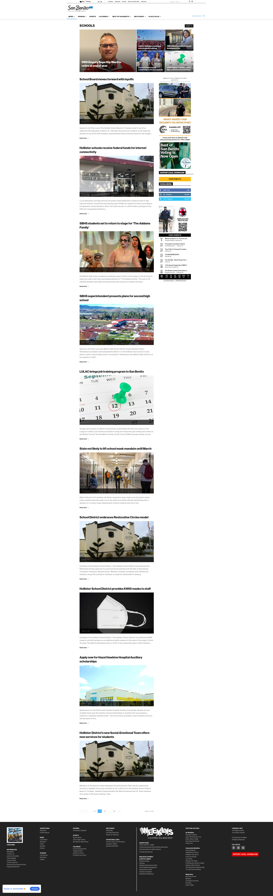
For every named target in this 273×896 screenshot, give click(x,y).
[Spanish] (101, 2)
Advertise (43, 830)
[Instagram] (192, 1)
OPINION (43, 853)
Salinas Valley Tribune (193, 865)
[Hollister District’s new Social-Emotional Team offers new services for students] (117, 761)
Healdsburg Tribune (192, 852)
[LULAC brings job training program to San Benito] (117, 400)
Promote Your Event (79, 855)
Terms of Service (12, 862)
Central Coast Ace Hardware (115, 842)
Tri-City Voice (190, 869)
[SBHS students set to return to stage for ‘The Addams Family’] (117, 251)
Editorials (43, 857)
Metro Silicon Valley (192, 839)
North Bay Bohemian (192, 841)
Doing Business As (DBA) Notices (150, 849)
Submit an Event (78, 853)
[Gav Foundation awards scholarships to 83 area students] (151, 61)
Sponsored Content (145, 869)
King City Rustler (191, 857)
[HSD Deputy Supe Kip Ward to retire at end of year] (108, 54)
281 (114, 811)
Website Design (144, 861)
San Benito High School (80, 842)
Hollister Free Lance (192, 854)
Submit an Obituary (112, 835)
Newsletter (10, 852)
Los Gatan (189, 859)
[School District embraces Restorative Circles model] (117, 541)
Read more (83, 138)
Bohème (188, 878)
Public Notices (44, 832)
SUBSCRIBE (11, 845)
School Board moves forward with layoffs (107, 79)
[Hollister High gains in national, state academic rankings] (151, 40)
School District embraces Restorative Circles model (114, 517)
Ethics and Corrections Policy (16, 864)
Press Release (11, 858)
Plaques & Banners (13, 867)
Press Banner (190, 863)
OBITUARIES (110, 828)
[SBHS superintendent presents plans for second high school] (117, 324)
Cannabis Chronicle (192, 881)
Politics (42, 848)
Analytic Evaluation (145, 872)
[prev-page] (81, 811)
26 (95, 811)
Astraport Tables (111, 844)
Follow (186, 194)
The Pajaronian (191, 867)
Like (188, 190)
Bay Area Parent (191, 876)
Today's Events (78, 851)
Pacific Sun (189, 843)
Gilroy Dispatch (191, 850)
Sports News (77, 837)
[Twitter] (243, 848)
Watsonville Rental (112, 846)
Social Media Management (148, 867)
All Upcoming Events (79, 849)
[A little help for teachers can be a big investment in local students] (179, 61)
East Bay (188, 883)
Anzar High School (79, 839)
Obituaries (109, 830)
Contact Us (10, 854)
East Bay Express (191, 835)
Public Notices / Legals (146, 845)
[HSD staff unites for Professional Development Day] (179, 40)
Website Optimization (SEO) (148, 865)
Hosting (141, 863)
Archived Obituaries (112, 832)
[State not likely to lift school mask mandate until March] (117, 472)
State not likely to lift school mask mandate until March (116, 448)
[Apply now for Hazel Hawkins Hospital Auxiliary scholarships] (117, 685)
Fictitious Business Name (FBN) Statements (153, 847)
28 (104, 811)
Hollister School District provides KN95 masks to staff (115, 588)
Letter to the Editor (13, 856)
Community (44, 855)
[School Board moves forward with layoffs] (117, 103)
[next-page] (119, 811)
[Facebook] (189, 1)
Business (43, 842)
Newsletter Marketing (146, 874)
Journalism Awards (238, 832)
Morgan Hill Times (191, 861)
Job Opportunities (238, 830)
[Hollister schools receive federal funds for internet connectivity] (117, 176)
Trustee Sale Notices (146, 852)
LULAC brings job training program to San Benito (112, 371)
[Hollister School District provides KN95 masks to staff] (117, 613)
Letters (42, 859)
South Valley (190, 885)
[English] (99, 2)
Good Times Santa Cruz (193, 837)
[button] (199, 16)
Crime (42, 844)
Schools (42, 846)
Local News (43, 839)
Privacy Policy (11, 860)
